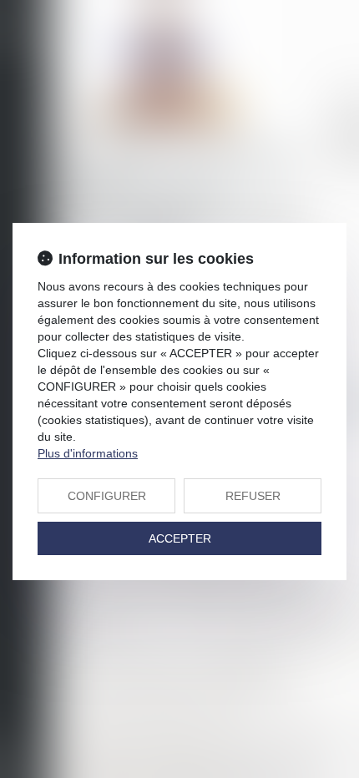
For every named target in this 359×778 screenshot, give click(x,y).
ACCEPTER (180, 538)
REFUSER (253, 496)
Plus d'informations (88, 453)
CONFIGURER (107, 496)
